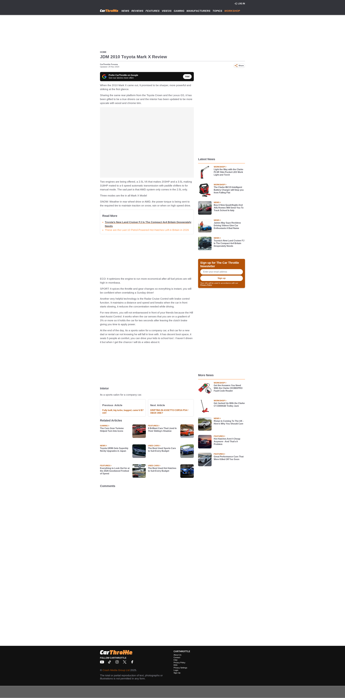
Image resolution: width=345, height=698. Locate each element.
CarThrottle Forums (109, 64)
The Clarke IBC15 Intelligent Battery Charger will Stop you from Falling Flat (229, 190)
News (125, 10)
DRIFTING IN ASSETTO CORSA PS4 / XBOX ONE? (169, 411)
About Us (177, 655)
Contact (177, 657)
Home (103, 52)
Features (153, 10)
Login (176, 670)
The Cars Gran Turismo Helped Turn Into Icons (112, 429)
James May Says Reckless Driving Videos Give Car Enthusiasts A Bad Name (227, 225)
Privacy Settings (180, 668)
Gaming (179, 10)
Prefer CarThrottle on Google (123, 75)
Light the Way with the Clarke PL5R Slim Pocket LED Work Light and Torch (228, 172)
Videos (167, 10)
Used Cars (153, 446)
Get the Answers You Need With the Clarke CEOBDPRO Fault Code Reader (228, 388)
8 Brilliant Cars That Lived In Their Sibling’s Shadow (162, 429)
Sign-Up (177, 673)
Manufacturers (198, 10)
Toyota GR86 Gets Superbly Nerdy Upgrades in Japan (114, 449)
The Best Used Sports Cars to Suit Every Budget (162, 449)
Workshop (232, 10)
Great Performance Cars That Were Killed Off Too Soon (229, 457)
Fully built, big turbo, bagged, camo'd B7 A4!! (123, 411)
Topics (217, 10)
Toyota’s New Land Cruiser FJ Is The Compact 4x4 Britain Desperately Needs (229, 243)
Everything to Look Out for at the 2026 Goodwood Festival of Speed (115, 471)
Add (187, 76)
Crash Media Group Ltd (116, 670)
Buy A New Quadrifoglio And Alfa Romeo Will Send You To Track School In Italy (229, 208)
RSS (175, 665)
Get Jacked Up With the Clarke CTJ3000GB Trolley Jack (229, 404)
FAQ (175, 660)
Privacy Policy (206, 285)
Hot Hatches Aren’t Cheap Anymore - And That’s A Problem (227, 441)
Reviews (137, 10)
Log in (241, 3)
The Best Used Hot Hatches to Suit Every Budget (162, 469)
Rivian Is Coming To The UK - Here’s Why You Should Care (229, 422)
